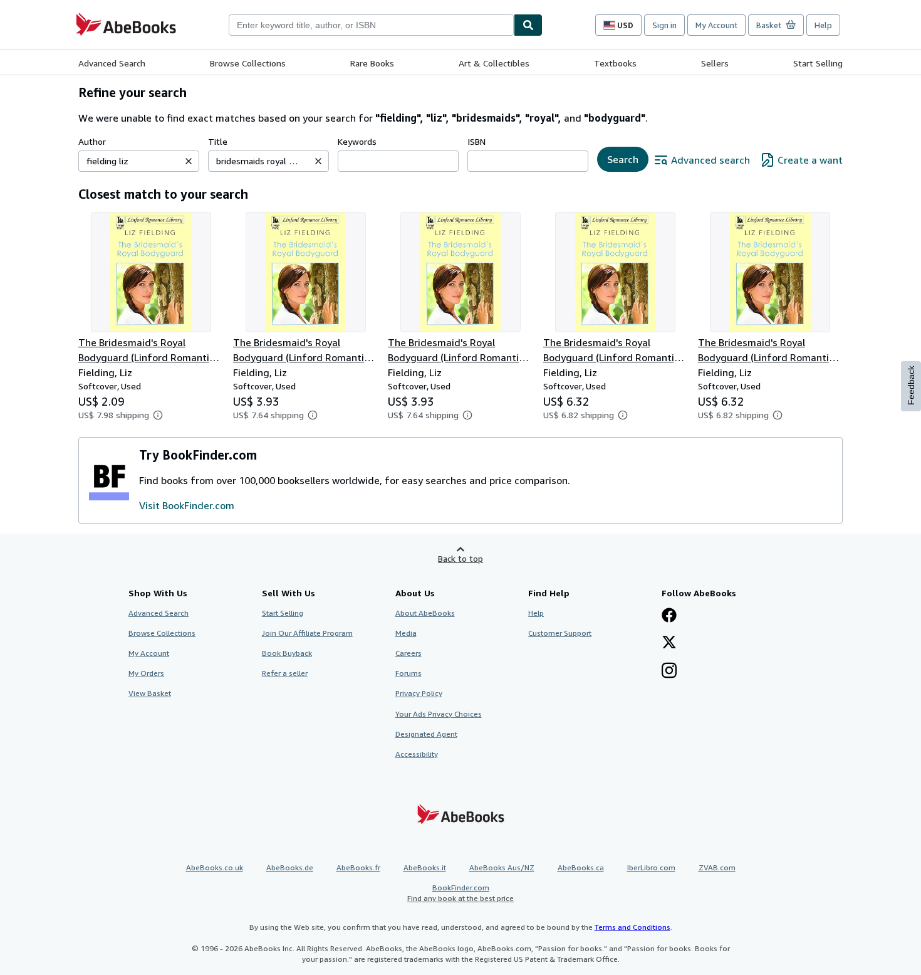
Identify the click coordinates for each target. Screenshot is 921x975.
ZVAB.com (717, 867)
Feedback (911, 385)
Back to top (460, 558)
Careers (408, 653)
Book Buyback (287, 653)
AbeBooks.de (289, 867)
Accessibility (416, 754)
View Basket (149, 693)
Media (406, 633)
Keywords (357, 141)
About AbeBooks (425, 613)
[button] (189, 161)
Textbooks (615, 63)
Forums (408, 673)
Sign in (664, 25)
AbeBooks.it (424, 867)
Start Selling (818, 63)
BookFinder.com (460, 893)
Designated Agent (426, 734)
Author (92, 141)
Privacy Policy (418, 693)
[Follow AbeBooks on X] (669, 643)
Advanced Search (111, 63)
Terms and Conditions (632, 927)
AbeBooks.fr (358, 867)
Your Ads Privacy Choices (438, 714)
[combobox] (371, 25)
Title (217, 141)
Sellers (715, 63)
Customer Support (559, 633)
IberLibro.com (651, 867)
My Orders (146, 673)
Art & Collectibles (494, 63)
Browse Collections (248, 63)
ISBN (476, 141)
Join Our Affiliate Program (307, 633)
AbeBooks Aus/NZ (501, 867)
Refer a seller (285, 673)
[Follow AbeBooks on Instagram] (669, 671)
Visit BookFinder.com (186, 505)
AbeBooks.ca (581, 867)
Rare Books (372, 63)
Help (823, 25)
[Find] (528, 25)
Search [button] (622, 159)
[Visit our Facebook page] (669, 616)
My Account (716, 25)
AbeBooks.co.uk (214, 867)
